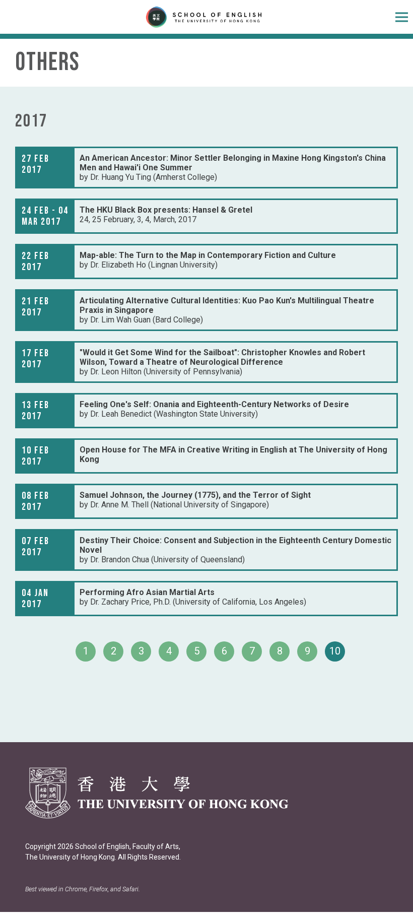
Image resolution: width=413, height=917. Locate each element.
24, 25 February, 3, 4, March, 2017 (166, 214)
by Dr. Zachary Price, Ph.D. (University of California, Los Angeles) (193, 597)
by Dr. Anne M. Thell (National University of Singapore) (195, 499)
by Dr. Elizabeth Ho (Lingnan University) (208, 260)
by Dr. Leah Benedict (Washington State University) (214, 409)
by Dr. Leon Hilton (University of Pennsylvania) (222, 362)
